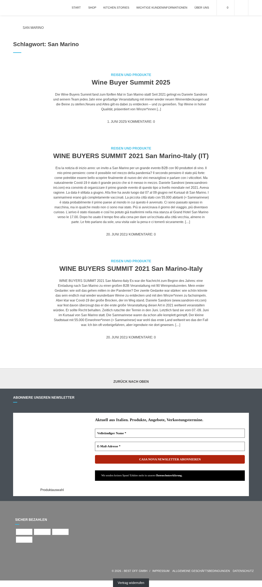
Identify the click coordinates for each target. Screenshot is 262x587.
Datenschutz (243, 570)
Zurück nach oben (131, 381)
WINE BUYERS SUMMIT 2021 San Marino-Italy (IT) (131, 156)
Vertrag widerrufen (131, 583)
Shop (92, 7)
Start (76, 7)
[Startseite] (25, 7)
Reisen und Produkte (131, 75)
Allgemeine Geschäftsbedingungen (201, 570)
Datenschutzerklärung (169, 475)
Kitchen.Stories (116, 7)
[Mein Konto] (241, 7)
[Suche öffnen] (255, 7)
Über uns (201, 7)
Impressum (160, 570)
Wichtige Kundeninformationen (161, 7)
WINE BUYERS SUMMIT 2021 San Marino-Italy (131, 268)
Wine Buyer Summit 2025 (131, 82)
